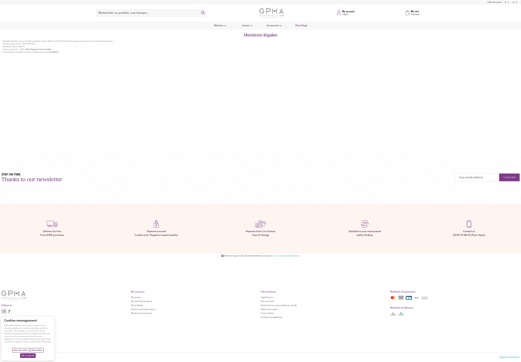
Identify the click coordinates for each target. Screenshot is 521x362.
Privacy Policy (267, 313)
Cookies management (271, 317)
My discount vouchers (141, 313)
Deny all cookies (21, 350)
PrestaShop (53, 52)
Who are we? (267, 301)
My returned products (141, 301)
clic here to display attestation (286, 256)
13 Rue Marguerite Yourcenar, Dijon (38, 49)
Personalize (37, 350)
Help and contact (494, 2)
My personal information (143, 309)
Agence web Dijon (510, 357)
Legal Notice (266, 297)
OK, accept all (27, 355)
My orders (136, 297)
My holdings (137, 305)
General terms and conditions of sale (278, 305)
